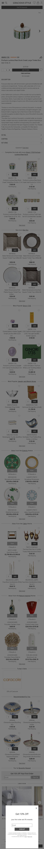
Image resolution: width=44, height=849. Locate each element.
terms (26, 836)
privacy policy (30, 836)
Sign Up (22, 829)
